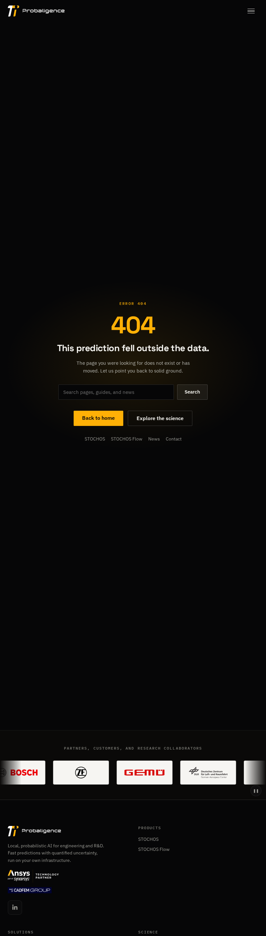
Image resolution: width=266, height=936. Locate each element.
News (154, 439)
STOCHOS (95, 439)
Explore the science (160, 418)
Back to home (98, 418)
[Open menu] (251, 11)
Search (192, 392)
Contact (174, 439)
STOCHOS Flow (126, 439)
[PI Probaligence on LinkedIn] (15, 907)
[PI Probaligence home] (36, 11)
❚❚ (256, 791)
